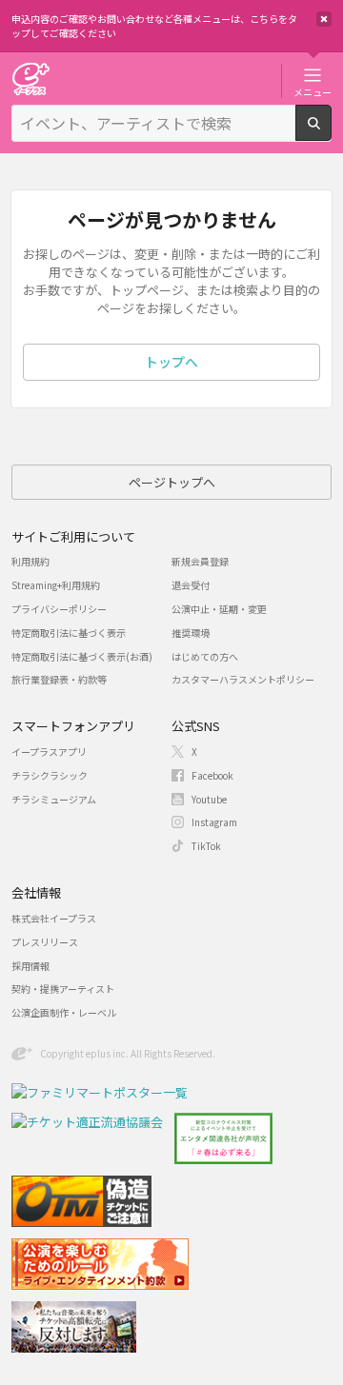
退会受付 (191, 585)
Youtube (209, 799)
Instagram (214, 822)
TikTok (206, 846)
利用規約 (30, 561)
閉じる (324, 19)
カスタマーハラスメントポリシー (243, 679)
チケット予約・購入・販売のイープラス (30, 78)
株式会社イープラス (53, 918)
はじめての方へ (205, 656)
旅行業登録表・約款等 (59, 679)
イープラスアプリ (49, 751)
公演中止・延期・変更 (219, 609)
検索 (331, 133)
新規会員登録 (200, 561)
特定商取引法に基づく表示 (68, 632)
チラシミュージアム (53, 799)
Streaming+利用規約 (55, 585)
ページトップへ (172, 482)
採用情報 (30, 966)
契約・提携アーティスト (62, 988)
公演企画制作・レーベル (63, 1012)
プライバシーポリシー (59, 609)
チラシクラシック (49, 775)
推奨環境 (191, 632)
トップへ (171, 361)
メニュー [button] (312, 91)
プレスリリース (44, 942)
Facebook (212, 775)
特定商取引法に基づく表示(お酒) (81, 656)
